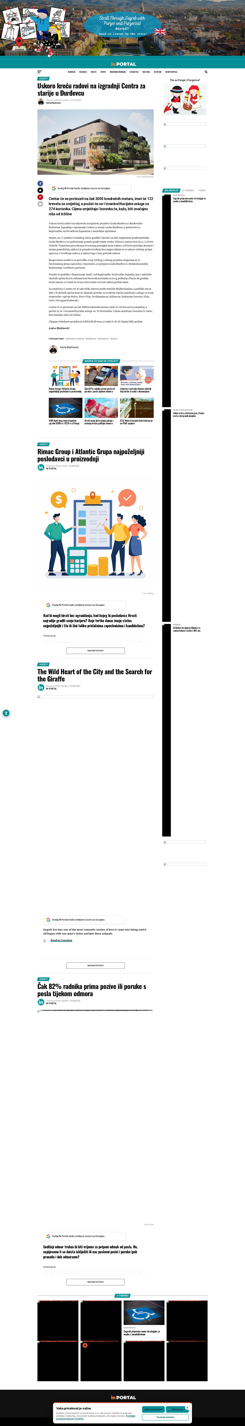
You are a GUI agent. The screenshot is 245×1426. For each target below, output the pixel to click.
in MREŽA (71, 71)
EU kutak (157, 71)
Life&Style (134, 71)
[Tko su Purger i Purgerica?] (185, 99)
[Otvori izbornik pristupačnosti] (6, 713)
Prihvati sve (177, 1409)
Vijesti (94, 71)
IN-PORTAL (51, 468)
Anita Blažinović (53, 103)
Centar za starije (75, 339)
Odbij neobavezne (153, 1409)
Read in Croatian (61, 940)
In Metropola (171, 71)
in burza (83, 71)
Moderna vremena (118, 71)
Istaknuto (104, 339)
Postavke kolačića (165, 1417)
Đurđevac (91, 339)
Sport (103, 71)
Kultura (146, 71)
